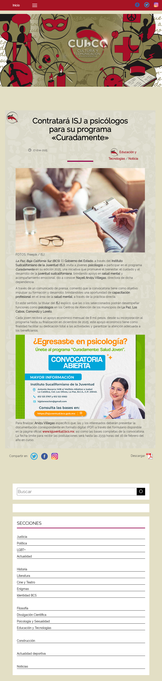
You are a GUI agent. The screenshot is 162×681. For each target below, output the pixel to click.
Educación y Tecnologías (34, 628)
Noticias (22, 666)
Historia (22, 569)
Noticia (133, 158)
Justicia (22, 536)
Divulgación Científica (31, 614)
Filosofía (22, 608)
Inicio (16, 5)
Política (22, 543)
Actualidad (24, 556)
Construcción (26, 640)
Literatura (23, 575)
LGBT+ (21, 550)
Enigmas (23, 589)
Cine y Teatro (26, 582)
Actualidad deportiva (31, 653)
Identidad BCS (27, 595)
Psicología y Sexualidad (33, 621)
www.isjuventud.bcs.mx (58, 431)
